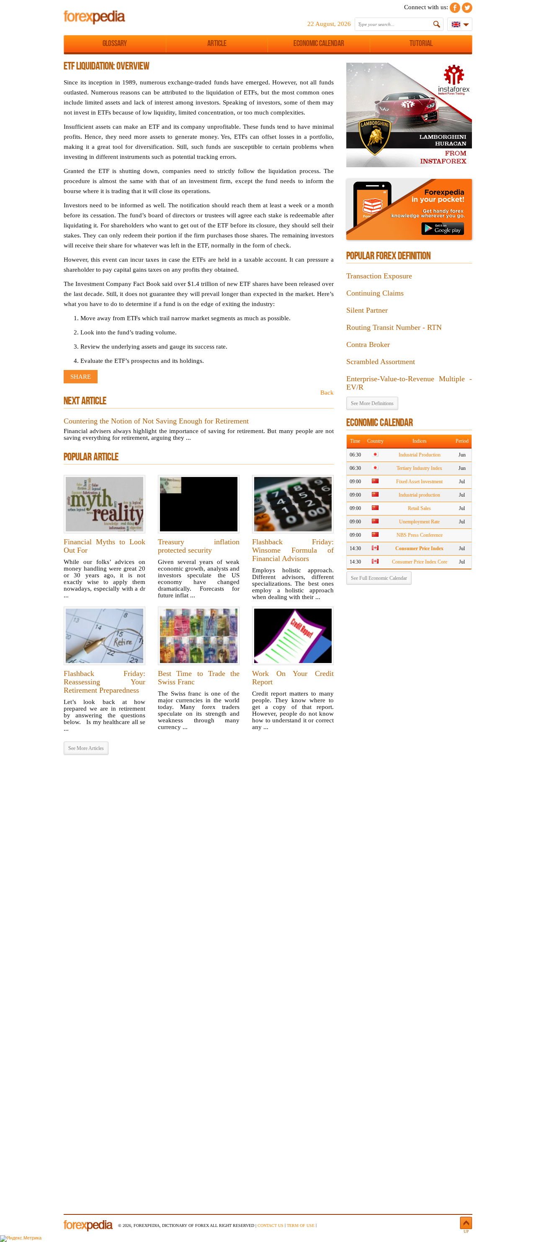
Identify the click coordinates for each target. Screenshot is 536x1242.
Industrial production (419, 495)
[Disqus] (199, 868)
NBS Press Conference (420, 535)
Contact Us (270, 1225)
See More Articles (86, 748)
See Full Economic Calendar (379, 578)
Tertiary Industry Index (419, 468)
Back (327, 392)
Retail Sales (419, 508)
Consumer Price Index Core (419, 562)
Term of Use (300, 1225)
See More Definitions (372, 403)
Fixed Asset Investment (419, 482)
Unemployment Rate (419, 522)
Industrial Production (420, 455)
